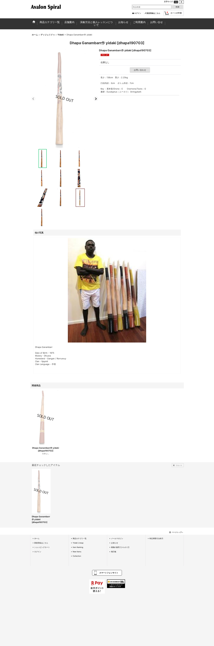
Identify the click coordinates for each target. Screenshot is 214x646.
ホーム (36, 538)
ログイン (137, 13)
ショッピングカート (42, 547)
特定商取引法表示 (156, 538)
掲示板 (113, 552)
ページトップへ (177, 532)
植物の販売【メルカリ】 (120, 547)
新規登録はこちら (153, 13)
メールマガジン (117, 538)
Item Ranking (78, 547)
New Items (77, 552)
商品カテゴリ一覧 (79, 538)
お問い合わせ (140, 70)
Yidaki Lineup (78, 543)
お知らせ (114, 543)
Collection (77, 556)
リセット (179, 465)
